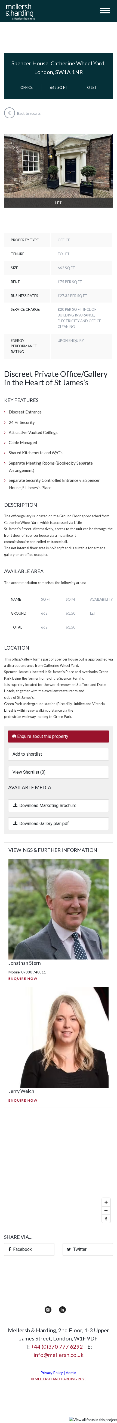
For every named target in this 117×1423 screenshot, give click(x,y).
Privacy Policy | (53, 1373)
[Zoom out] (106, 1210)
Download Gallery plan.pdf (43, 823)
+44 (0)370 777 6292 (57, 1346)
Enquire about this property (42, 736)
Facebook (21, 1249)
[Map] (58, 1170)
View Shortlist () (29, 772)
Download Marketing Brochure (47, 805)
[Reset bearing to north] (106, 1218)
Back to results (28, 113)
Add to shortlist (27, 754)
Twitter (79, 1249)
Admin (71, 1373)
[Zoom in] (106, 1202)
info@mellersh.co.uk (58, 1354)
